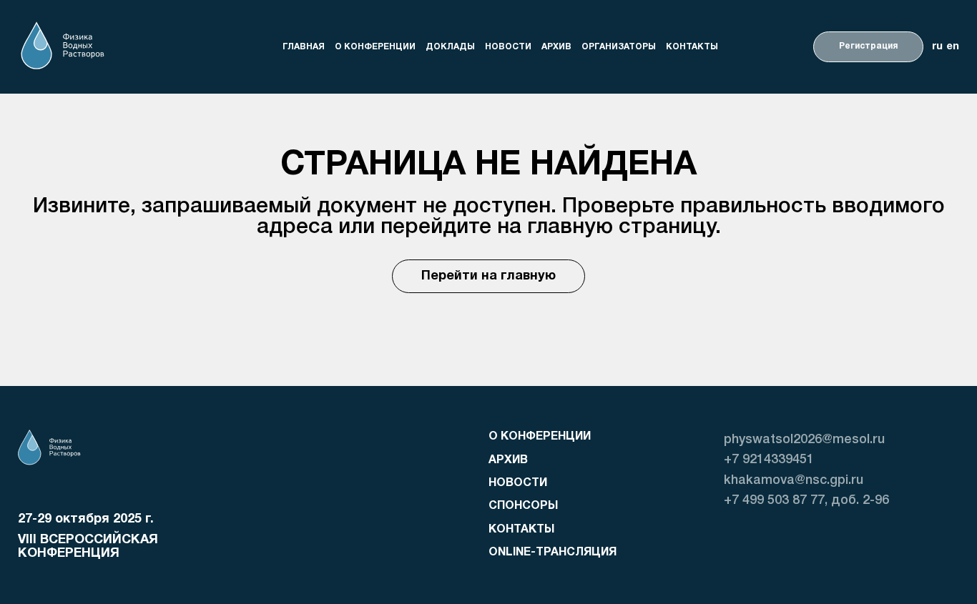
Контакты (692, 46)
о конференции (375, 46)
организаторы (618, 46)
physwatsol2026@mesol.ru (804, 439)
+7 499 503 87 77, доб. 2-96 (806, 500)
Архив (556, 46)
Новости (508, 46)
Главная (304, 46)
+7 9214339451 (769, 459)
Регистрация (868, 46)
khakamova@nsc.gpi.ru (793, 480)
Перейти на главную (488, 276)
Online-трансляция (552, 553)
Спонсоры (523, 506)
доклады (450, 46)
